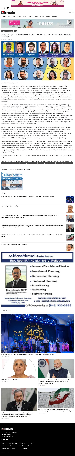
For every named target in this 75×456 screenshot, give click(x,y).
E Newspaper (22, 443)
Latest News (10, 31)
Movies (42, 16)
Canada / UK (9, 443)
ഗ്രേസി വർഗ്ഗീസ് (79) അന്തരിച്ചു (10, 206)
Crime (15, 443)
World (24, 16)
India (13, 16)
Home (3, 443)
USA (9, 16)
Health (32, 443)
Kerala (19, 16)
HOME (4, 16)
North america (27, 169)
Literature (12, 446)
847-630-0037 (8, 434)
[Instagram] (4, 8)
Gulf (28, 443)
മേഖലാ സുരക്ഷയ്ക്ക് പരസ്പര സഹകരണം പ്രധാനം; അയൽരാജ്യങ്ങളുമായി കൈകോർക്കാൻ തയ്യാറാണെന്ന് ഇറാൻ (32, 235)
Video (21, 448)
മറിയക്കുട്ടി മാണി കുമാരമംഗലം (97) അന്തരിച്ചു (14, 244)
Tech (36, 16)
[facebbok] (2, 8)
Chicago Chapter (4, 169)
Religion (3, 448)
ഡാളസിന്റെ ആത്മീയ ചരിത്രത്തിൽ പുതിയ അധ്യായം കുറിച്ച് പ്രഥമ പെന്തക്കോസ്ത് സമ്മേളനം (27, 196)
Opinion (31, 16)
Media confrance (19, 169)
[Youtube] (8, 8)
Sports (48, 16)
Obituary (54, 16)
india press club (12, 169)
